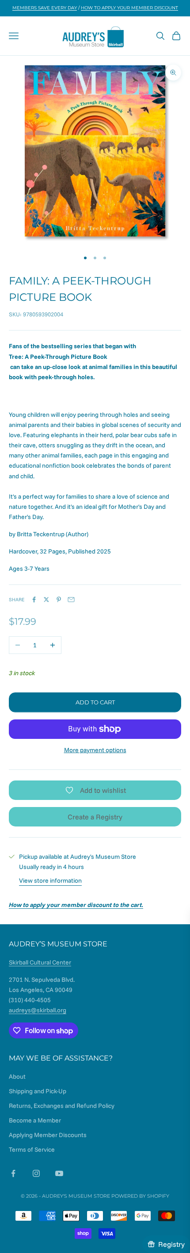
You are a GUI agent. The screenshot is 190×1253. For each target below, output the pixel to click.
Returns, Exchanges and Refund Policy (61, 1106)
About (17, 1076)
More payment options (95, 750)
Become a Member (35, 1120)
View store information (50, 880)
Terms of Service (32, 1149)
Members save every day (44, 8)
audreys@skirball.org (37, 1010)
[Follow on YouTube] (59, 1173)
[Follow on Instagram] (36, 1173)
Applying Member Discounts (48, 1135)
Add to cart (95, 702)
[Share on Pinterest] (58, 599)
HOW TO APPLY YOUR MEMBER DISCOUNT (129, 8)
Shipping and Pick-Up (37, 1091)
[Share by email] (71, 599)
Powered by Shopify (140, 1196)
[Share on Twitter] (46, 599)
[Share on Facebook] (34, 599)
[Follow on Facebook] (13, 1173)
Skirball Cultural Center (40, 962)
